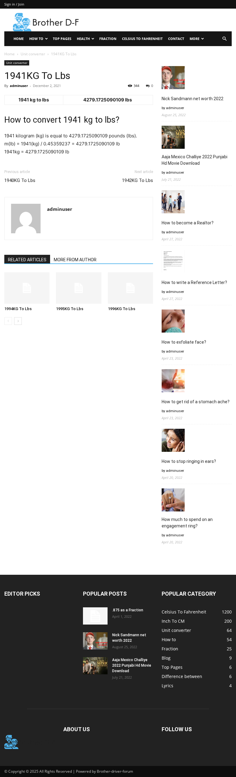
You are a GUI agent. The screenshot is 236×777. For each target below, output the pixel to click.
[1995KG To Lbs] (78, 287)
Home (19, 38)
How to (36, 38)
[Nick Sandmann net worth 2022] (95, 640)
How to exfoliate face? (184, 342)
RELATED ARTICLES (27, 259)
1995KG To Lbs (69, 308)
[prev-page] (8, 321)
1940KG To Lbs (19, 180)
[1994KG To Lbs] (26, 287)
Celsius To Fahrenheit (142, 38)
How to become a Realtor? (188, 222)
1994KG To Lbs (18, 308)
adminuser (19, 85)
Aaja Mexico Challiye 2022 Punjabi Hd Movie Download (194, 160)
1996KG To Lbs (121, 308)
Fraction (107, 38)
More (194, 38)
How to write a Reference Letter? (194, 282)
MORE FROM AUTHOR (75, 259)
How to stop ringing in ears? (189, 461)
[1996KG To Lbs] (130, 287)
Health (83, 38)
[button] (224, 39)
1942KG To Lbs (137, 180)
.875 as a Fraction (127, 610)
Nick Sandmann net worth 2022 (192, 98)
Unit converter (33, 54)
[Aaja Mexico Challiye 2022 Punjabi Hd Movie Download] (95, 665)
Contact (176, 38)
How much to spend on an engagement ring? (187, 522)
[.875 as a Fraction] (95, 616)
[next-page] (18, 321)
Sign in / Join (14, 4)
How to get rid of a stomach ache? (196, 401)
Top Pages (62, 38)
